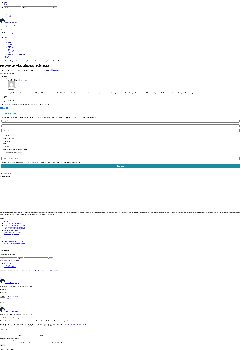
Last (41, 335)
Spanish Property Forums (12, 61)
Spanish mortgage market (11, 234)
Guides (6, 37)
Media (7, 146)
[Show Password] (20, 342)
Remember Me (13, 295)
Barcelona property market (12, 222)
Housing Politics (12, 51)
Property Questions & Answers (31, 61)
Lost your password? (13, 296)
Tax (9, 49)
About (6, 2)
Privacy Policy (26, 162)
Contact (6, 4)
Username (3, 290)
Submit (3, 345)
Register (9, 298)
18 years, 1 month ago (42, 70)
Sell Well (6, 56)
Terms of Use (34, 162)
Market (10, 44)
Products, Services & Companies (17, 54)
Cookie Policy (8, 265)
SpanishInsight (12, 22)
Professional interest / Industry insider (16, 149)
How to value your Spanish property (14, 243)
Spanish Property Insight (12, 260)
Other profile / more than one (13, 152)
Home (2, 61)
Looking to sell (9, 141)
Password (3, 292)
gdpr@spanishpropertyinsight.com (77, 324)
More (9, 52)
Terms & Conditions (10, 267)
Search (6, 58)
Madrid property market (11, 230)
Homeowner (9, 144)
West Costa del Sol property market (14, 225)
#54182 (25, 80)
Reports (6, 32)
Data (5, 35)
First (20, 335)
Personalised (11, 34)
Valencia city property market (12, 232)
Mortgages (11, 47)
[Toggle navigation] (1, 29)
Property (10, 42)
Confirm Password (56, 342)
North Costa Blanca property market (14, 227)
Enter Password (26, 342)
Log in (9, 16)
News (5, 39)
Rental (9, 46)
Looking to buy (9, 138)
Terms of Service (49, 270)
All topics (10, 41)
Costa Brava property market (12, 223)
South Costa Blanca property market (14, 229)
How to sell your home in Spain (13, 241)
